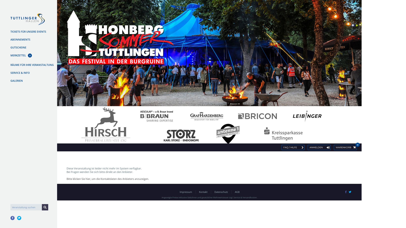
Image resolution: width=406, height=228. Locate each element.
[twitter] (19, 218)
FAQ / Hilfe (290, 147)
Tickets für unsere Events (28, 31)
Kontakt (203, 191)
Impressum (186, 191)
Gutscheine (18, 47)
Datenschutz (221, 191)
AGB (237, 191)
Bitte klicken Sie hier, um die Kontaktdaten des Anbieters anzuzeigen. (108, 179)
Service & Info (20, 73)
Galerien (16, 80)
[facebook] (12, 218)
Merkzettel (18, 55)
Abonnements (20, 39)
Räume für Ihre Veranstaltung (32, 65)
